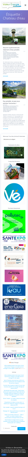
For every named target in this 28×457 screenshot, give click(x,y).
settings (24, 452)
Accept (4, 454)
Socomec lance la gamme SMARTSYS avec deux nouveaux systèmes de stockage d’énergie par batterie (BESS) (14, 387)
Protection (8, 54)
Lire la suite (5, 76)
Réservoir (11, 56)
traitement (13, 57)
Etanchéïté (9, 53)
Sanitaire (5, 57)
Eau (10, 52)
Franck (6, 51)
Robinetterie (15, 56)
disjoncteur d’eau (6, 106)
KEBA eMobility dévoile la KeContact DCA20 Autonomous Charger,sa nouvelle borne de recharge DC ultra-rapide (13, 367)
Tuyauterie (9, 58)
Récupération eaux (14, 54)
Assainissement (12, 105)
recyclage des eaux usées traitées (10, 55)
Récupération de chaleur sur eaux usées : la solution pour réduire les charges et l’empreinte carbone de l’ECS (14, 404)
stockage (8, 57)
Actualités (7, 52)
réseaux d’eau (6, 56)
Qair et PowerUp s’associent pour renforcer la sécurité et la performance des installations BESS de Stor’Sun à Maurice (14, 382)
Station (7, 109)
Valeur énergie (14, 362)
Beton (17, 105)
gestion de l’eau (6, 107)
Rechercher (14, 426)
